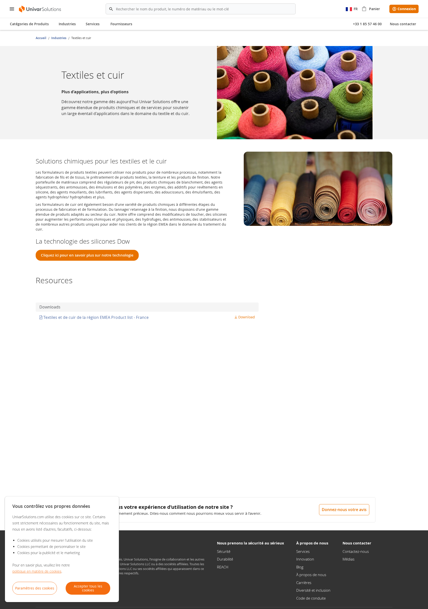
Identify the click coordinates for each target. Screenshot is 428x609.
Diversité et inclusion (313, 590)
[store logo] (40, 9)
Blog (299, 566)
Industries (59, 38)
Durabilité (225, 559)
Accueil (41, 38)
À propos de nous (311, 574)
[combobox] (201, 8)
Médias (348, 559)
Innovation (305, 559)
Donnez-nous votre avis (344, 509)
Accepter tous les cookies (88, 588)
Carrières (303, 582)
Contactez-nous (356, 551)
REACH (222, 566)
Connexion (407, 8)
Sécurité (223, 551)
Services (303, 551)
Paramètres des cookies (34, 588)
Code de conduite (311, 598)
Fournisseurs (121, 24)
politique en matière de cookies (36, 571)
